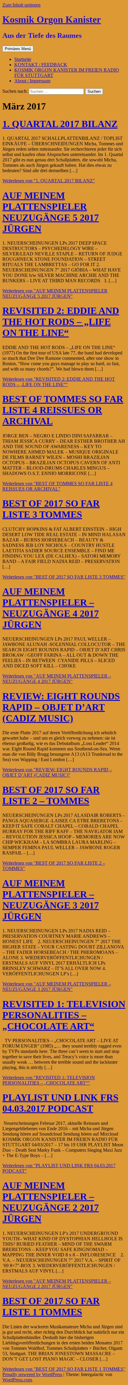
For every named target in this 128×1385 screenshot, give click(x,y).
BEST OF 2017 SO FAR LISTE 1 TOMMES (51, 1306)
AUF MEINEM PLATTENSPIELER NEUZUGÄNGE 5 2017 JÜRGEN (50, 212)
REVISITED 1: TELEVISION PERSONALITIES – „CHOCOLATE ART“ (63, 1015)
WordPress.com (17, 1379)
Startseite (22, 59)
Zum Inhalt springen (21, 4)
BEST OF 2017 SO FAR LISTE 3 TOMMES (51, 509)
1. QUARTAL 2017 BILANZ (60, 123)
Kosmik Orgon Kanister (51, 19)
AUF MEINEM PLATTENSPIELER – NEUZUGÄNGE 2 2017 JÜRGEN (50, 1202)
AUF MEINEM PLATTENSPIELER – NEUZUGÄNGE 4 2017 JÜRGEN (50, 608)
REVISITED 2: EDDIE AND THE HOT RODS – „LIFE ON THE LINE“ (60, 321)
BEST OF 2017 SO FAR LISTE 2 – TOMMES (51, 795)
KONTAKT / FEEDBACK (40, 64)
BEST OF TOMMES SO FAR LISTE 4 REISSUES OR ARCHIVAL (62, 410)
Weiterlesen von (48, 180)
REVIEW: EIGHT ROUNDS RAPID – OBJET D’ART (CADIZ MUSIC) (61, 707)
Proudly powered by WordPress (32, 1374)
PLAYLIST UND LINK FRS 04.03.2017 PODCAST (60, 1103)
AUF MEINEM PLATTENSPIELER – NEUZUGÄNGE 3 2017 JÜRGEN (50, 900)
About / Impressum (32, 80)
